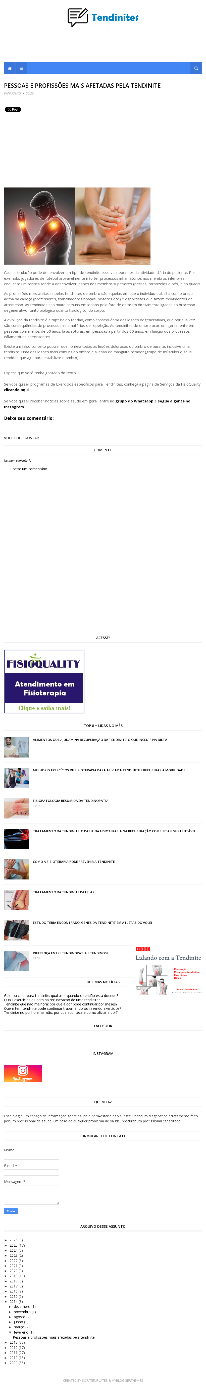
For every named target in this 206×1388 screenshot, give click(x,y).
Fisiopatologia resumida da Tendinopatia (71, 800)
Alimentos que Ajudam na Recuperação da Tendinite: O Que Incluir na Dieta (100, 739)
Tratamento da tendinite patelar (63, 892)
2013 (14, 1342)
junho (19, 1321)
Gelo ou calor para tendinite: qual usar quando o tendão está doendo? (61, 995)
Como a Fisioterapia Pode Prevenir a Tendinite (74, 861)
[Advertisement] (103, 47)
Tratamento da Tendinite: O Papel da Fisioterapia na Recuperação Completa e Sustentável (114, 831)
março (19, 1326)
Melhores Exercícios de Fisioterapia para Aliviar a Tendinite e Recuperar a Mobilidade (109, 770)
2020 (14, 1270)
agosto (20, 1316)
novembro (23, 1311)
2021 (14, 1265)
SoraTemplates (95, 1380)
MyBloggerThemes (127, 1380)
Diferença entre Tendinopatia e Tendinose (71, 953)
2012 (14, 1347)
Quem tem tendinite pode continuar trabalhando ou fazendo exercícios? (62, 1008)
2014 (14, 1301)
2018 (14, 1281)
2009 (14, 1362)
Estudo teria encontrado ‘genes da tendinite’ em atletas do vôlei (92, 922)
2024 (14, 1250)
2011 (14, 1352)
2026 (14, 1240)
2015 (14, 1296)
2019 (14, 1275)
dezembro (22, 1306)
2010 (14, 1357)
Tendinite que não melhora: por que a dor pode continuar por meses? (60, 1004)
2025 (14, 1245)
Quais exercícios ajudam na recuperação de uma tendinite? (52, 999)
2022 (14, 1260)
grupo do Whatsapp (134, 400)
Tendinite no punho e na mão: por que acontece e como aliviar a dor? (61, 1012)
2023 (14, 1255)
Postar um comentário (28, 468)
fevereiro (21, 1332)
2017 (14, 1286)
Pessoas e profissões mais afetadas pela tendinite (54, 1337)
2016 (14, 1291)
